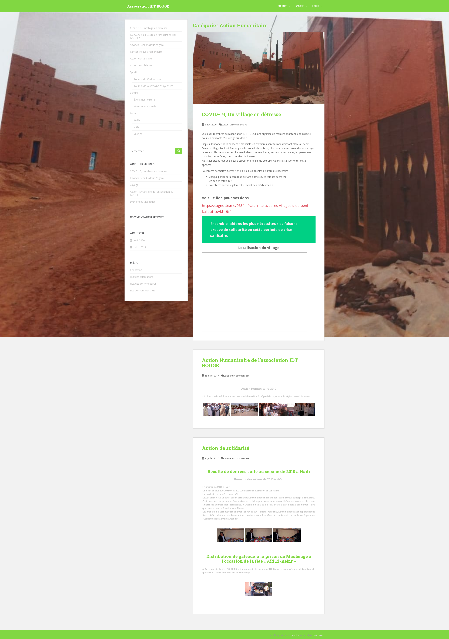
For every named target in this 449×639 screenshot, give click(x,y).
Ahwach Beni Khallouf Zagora (147, 44)
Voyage (138, 133)
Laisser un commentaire (234, 124)
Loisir (315, 6)
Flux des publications (141, 276)
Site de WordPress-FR (142, 290)
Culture (282, 6)
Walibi (137, 120)
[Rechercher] (178, 151)
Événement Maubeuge (143, 201)
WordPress (318, 635)
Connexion (136, 270)
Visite (137, 127)
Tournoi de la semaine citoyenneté (153, 86)
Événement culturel (144, 99)
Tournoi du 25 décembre (148, 79)
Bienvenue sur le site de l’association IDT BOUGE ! (153, 36)
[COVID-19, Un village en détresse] (258, 68)
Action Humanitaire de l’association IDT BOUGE (250, 363)
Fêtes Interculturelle (145, 106)
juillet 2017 (140, 247)
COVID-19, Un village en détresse (241, 114)
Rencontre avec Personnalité (146, 51)
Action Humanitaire (141, 58)
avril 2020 (139, 240)
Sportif (300, 6)
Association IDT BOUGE (148, 6)
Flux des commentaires (143, 283)
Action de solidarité (225, 448)
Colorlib (295, 635)
